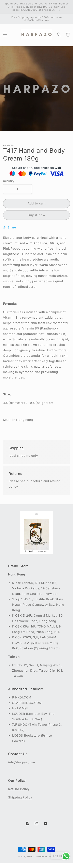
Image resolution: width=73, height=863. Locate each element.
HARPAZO (31, 857)
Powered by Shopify (45, 857)
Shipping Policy (20, 797)
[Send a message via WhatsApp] (66, 856)
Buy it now (36, 215)
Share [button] (12, 227)
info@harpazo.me (21, 762)
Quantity (8, 180)
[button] (5, 34)
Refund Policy (19, 789)
